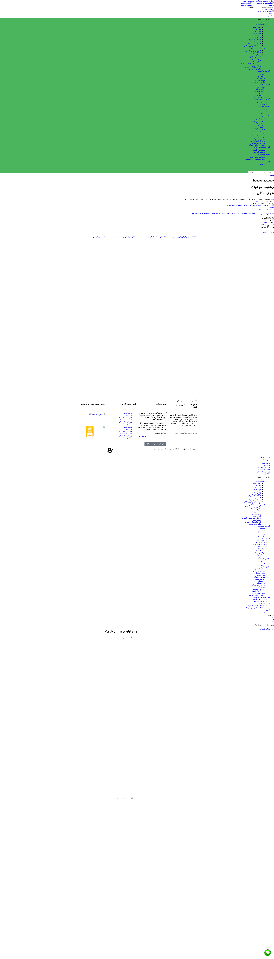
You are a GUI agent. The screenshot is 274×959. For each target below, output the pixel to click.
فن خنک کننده (256, 33)
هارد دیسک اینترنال (254, 39)
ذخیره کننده (257, 65)
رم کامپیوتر (257, 35)
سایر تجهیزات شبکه (258, 97)
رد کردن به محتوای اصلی (252, 1)
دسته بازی (261, 104)
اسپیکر (258, 55)
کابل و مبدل (257, 61)
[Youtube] (121, 450)
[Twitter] (127, 450)
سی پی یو (257, 31)
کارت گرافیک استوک (258, 141)
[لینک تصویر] (182, 237)
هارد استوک (261, 133)
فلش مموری (256, 59)
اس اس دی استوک (258, 135)
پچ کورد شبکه (260, 89)
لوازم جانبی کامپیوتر (258, 48)
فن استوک (261, 137)
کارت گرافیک (256, 41)
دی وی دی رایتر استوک (257, 145)
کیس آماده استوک (259, 120)
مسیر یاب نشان (120, 798)
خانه (272, 199)
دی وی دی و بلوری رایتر (252, 45)
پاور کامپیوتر (256, 37)
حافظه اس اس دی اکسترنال (251, 63)
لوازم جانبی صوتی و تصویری (255, 159)
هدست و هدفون (255, 57)
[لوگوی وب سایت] (263, 5)
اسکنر (263, 109)
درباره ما (128, 415)
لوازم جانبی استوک (258, 143)
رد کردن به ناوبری (267, 1)
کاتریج (263, 113)
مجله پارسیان (127, 423)
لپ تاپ (262, 74)
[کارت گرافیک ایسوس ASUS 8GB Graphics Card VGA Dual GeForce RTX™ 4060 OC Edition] (250, 205)
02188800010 (142, 437)
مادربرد (258, 29)
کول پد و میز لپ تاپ (258, 82)
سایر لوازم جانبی (255, 69)
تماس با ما (128, 413)
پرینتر (263, 111)
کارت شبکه (261, 95)
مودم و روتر (261, 87)
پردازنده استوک (260, 129)
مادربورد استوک (259, 127)
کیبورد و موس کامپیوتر (253, 51)
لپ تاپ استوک (260, 118)
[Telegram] (98, 450)
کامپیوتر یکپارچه (259, 152)
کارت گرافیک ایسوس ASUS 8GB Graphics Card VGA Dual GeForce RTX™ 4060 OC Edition (233, 214)
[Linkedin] (104, 450)
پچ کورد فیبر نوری (259, 91)
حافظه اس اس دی (254, 43)
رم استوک (261, 131)
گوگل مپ (122, 638)
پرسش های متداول (125, 421)
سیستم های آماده (259, 150)
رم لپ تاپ (261, 76)
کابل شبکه (261, 93)
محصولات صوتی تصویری (256, 157)
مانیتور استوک (260, 123)
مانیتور (263, 22)
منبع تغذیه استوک (259, 139)
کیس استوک (261, 125)
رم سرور (262, 164)
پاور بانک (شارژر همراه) (253, 67)
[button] (267, 222)
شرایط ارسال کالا (125, 417)
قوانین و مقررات (126, 419)
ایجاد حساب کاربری (267, 629)
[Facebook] (133, 450)
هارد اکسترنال (256, 53)
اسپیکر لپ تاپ (260, 80)
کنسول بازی (261, 102)
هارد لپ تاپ (261, 78)
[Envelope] (92, 450)
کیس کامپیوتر (256, 27)
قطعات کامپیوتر (259, 24)
